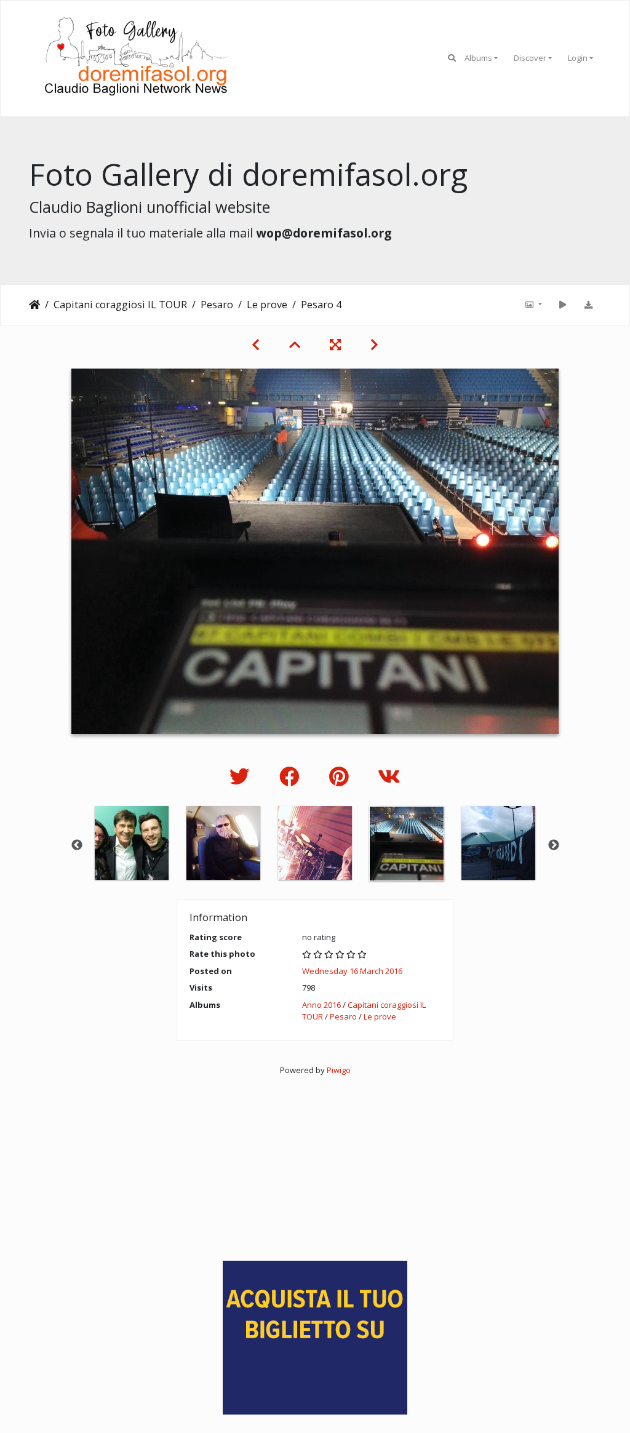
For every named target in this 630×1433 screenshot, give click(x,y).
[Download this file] (588, 304)
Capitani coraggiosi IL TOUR (120, 304)
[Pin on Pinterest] (341, 776)
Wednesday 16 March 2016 (352, 970)
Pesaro (217, 304)
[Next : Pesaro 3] (374, 344)
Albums (478, 57)
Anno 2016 (321, 1004)
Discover (530, 57)
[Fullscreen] (335, 344)
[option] (132, 843)
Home (34, 304)
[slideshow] (562, 304)
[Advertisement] (315, 1162)
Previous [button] (77, 845)
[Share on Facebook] (292, 776)
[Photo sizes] (532, 304)
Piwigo (339, 1070)
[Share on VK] (389, 776)
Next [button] (554, 845)
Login (578, 57)
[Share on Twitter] (242, 776)
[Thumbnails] (294, 344)
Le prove (267, 304)
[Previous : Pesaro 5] (255, 344)
